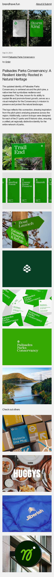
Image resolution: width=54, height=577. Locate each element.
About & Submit (44, 4)
